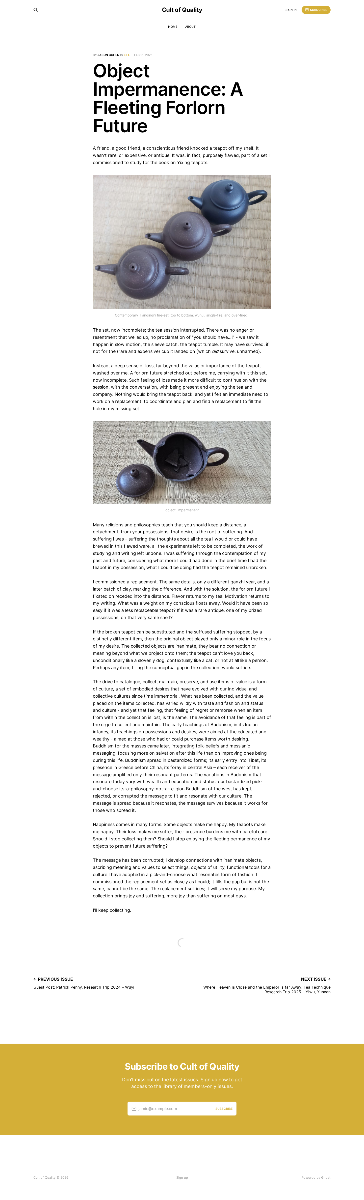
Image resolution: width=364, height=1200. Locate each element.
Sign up (182, 1177)
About (190, 27)
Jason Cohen (108, 55)
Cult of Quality (182, 10)
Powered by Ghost (316, 1177)
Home (172, 27)
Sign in (291, 10)
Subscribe (318, 10)
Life (127, 55)
